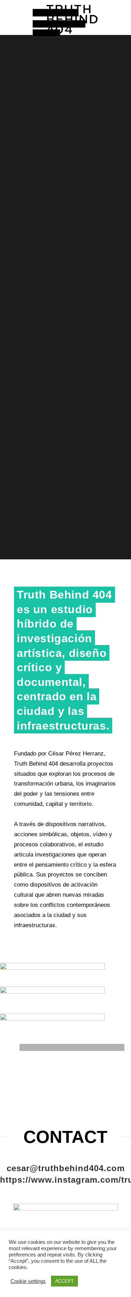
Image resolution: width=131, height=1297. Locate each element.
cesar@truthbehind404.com (66, 1168)
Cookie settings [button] (28, 1281)
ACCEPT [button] (64, 1281)
